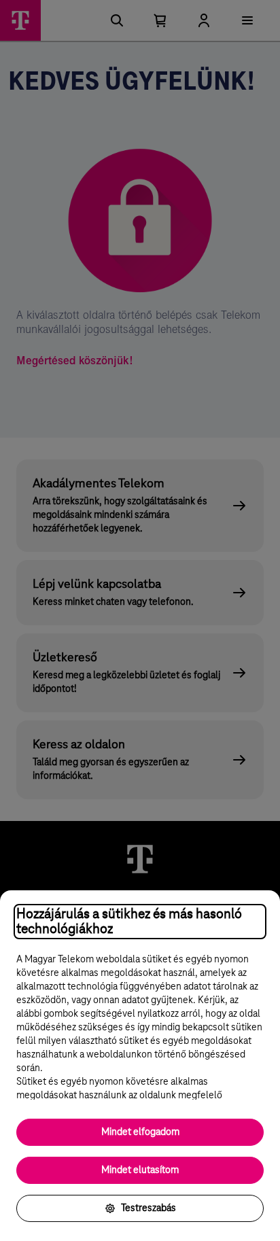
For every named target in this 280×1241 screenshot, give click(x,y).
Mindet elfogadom (140, 1132)
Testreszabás (148, 1208)
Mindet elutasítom (140, 1170)
